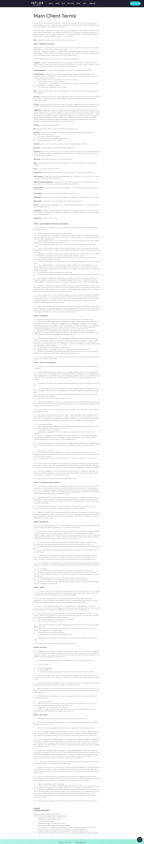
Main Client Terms (81, 842)
